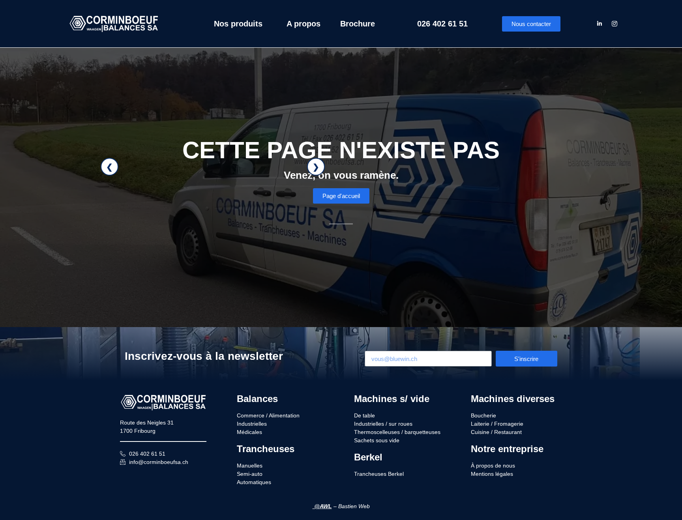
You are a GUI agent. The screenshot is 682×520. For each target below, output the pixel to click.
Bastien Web (354, 506)
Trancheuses (265, 448)
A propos (303, 23)
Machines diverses (513, 398)
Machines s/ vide (391, 398)
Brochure (357, 23)
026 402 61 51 (442, 23)
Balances (257, 398)
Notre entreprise (507, 448)
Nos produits (238, 23)
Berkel (368, 457)
